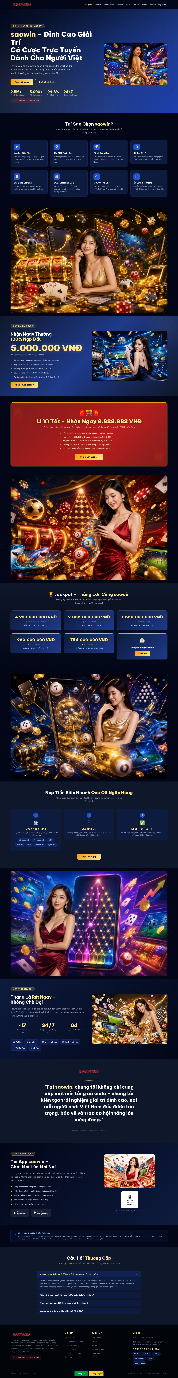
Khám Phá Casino (47, 82)
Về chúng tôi (70, 1338)
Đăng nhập (96, 1353)
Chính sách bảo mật (73, 1345)
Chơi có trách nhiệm (73, 1349)
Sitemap (68, 1357)
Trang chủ (88, 5)
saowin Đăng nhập (158, 5)
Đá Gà (120, 5)
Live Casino (109, 5)
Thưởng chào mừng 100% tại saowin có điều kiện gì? (64, 1303)
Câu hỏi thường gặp (73, 1353)
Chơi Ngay (142, 653)
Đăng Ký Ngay (22, 82)
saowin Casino (140, 5)
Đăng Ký (81, 1373)
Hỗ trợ (98, 5)
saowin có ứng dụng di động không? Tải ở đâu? (61, 1311)
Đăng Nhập (96, 1373)
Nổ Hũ (128, 5)
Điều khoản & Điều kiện (74, 1342)
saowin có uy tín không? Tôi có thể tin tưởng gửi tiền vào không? (70, 1274)
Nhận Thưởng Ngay (24, 385)
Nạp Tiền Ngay (89, 856)
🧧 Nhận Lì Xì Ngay (89, 457)
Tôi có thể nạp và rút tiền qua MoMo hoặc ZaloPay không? (67, 1295)
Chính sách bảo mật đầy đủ (81, 1239)
